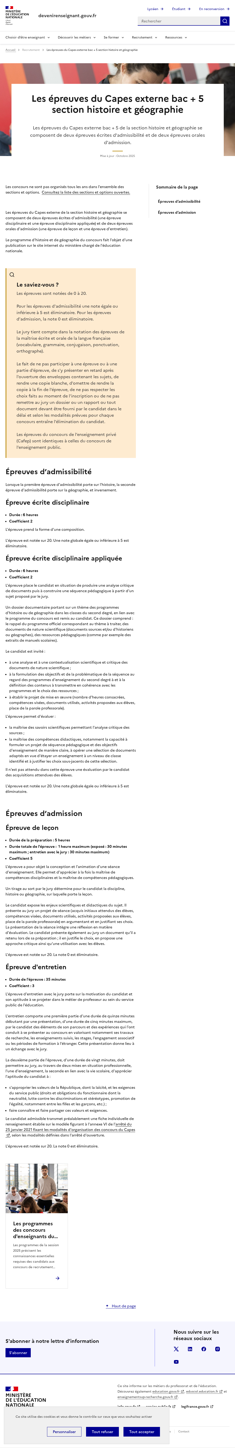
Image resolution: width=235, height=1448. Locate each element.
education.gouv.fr (166, 1391)
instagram (217, 1349)
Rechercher (224, 21)
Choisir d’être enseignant (25, 37)
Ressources (173, 37)
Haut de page (123, 1306)
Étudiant (178, 9)
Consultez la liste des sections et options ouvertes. (86, 192)
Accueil (11, 50)
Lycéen (152, 9)
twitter (176, 1349)
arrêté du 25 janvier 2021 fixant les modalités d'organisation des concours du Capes (70, 1126)
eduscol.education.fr (202, 1391)
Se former (111, 37)
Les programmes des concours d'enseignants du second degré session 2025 (33, 1230)
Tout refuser (102, 1431)
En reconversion (211, 9)
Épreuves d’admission (177, 212)
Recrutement (142, 37)
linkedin (190, 1349)
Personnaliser (64, 1431)
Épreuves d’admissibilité (179, 201)
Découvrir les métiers (74, 37)
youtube (176, 1361)
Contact (183, 1431)
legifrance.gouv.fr (195, 1406)
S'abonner (18, 1352)
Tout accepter (141, 1431)
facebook (203, 1349)
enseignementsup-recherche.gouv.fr (145, 1397)
